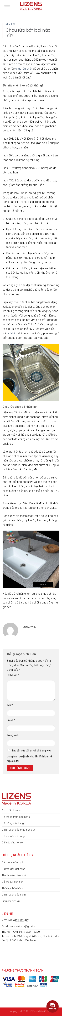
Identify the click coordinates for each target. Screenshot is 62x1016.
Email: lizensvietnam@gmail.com (20, 926)
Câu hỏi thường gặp (13, 862)
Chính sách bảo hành (14, 894)
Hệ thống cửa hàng (13, 823)
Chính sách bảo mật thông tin (18, 829)
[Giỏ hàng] (57, 6)
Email (11, 720)
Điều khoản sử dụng (13, 836)
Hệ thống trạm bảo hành (16, 816)
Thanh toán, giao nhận (14, 875)
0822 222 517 (20, 920)
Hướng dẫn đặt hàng (13, 869)
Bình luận (13, 675)
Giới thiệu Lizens (11, 810)
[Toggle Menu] (7, 6)
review (10, 23)
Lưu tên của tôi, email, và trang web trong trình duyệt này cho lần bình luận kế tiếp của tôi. (29, 756)
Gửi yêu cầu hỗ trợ (12, 842)
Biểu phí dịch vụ (11, 901)
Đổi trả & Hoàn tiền (12, 881)
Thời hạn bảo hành (12, 888)
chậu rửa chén (23, 68)
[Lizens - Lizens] (31, 6)
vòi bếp (12, 333)
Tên (10, 705)
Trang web (12, 735)
